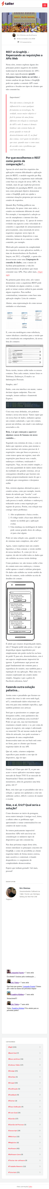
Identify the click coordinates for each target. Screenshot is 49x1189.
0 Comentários (25, 42)
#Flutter (11, 1101)
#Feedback (12, 1095)
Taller (30, 1187)
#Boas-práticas (14, 1059)
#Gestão (11, 1119)
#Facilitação (13, 1089)
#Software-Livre (14, 1154)
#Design (11, 1071)
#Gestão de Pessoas (16, 1125)
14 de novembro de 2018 (25, 39)
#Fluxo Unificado (14, 1107)
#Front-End (12, 1113)
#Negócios (12, 1142)
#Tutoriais (12, 1172)
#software (33, 35)
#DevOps (11, 1077)
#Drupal (11, 1083)
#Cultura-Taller (14, 1065)
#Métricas (12, 1136)
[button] (24, 22)
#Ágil (10, 1047)
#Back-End (12, 1053)
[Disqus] (24, 938)
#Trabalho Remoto (15, 1166)
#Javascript (12, 1131)
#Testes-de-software (16, 1160)
